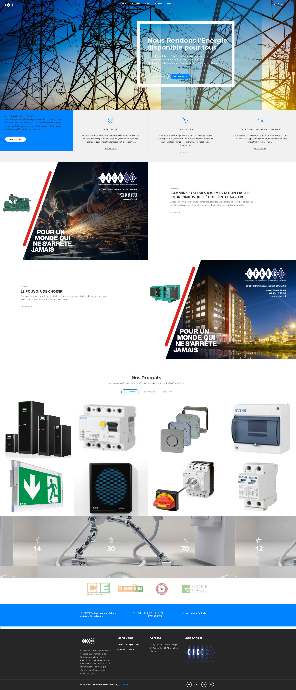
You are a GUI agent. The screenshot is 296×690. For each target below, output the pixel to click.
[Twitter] (274, 4)
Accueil (120, 644)
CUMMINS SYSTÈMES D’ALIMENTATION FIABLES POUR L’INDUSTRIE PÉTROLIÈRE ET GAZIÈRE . (210, 194)
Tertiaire (167, 392)
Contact (131, 650)
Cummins (158, 4)
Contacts (171, 4)
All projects (130, 392)
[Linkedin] (282, 4)
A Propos (136, 4)
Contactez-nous (120, 76)
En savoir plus (97, 76)
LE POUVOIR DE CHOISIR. (42, 291)
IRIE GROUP (123, 685)
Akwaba (124, 4)
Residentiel (149, 392)
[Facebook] (278, 4)
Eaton (147, 4)
